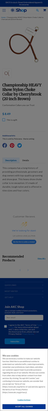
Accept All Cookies (24, 406)
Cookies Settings (23, 400)
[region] (24, 380)
